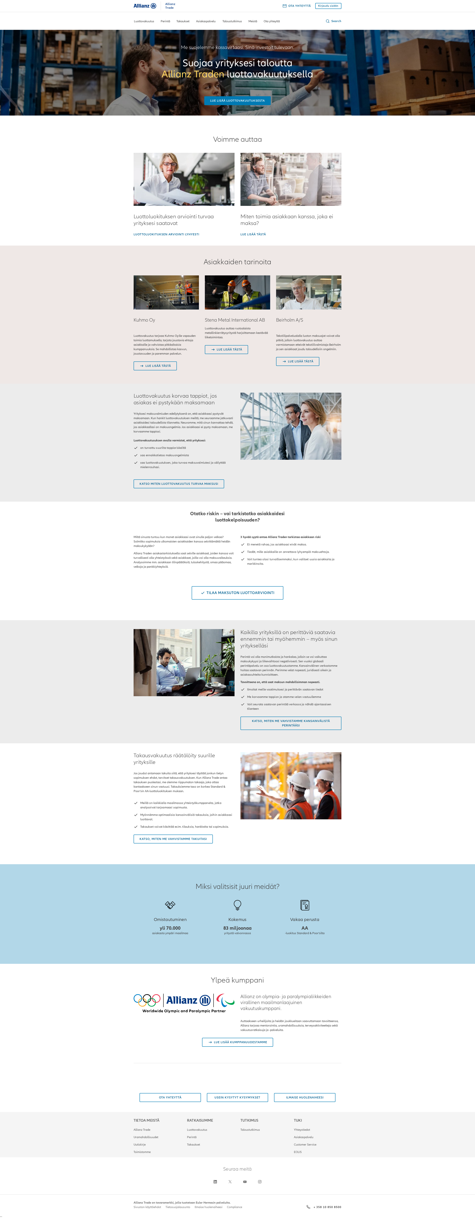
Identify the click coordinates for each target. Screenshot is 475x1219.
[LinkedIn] (215, 1181)
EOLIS (298, 1152)
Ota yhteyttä (272, 21)
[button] (333, 21)
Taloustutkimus (232, 21)
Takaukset (182, 21)
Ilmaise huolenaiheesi (208, 1207)
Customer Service (305, 1144)
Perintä (165, 21)
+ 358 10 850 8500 (327, 1207)
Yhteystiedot (302, 1130)
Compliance (234, 1207)
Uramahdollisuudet (146, 1137)
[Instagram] (260, 1181)
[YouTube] (245, 1181)
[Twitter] (230, 1181)
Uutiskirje (140, 1144)
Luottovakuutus (144, 21)
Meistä (252, 21)
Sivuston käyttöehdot (147, 1207)
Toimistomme (142, 1152)
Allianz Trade (142, 1130)
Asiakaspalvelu (206, 21)
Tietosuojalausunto (178, 1207)
